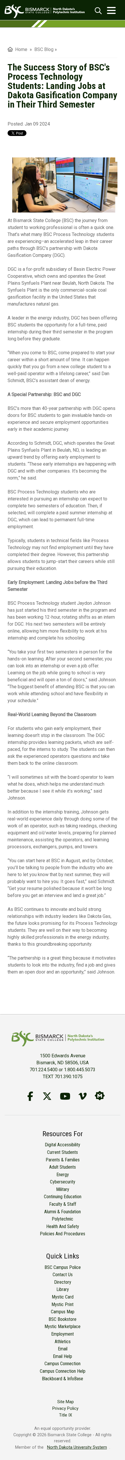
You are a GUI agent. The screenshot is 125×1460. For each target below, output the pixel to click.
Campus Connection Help (62, 1371)
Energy (62, 1174)
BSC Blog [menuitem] (43, 49)
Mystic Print (62, 1304)
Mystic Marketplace (62, 1326)
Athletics (63, 1341)
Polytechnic (62, 1219)
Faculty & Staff (62, 1204)
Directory (62, 1282)
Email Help (62, 1356)
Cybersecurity (62, 1182)
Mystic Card (63, 1297)
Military (62, 1189)
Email (62, 1349)
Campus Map (62, 1311)
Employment (62, 1334)
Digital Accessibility (62, 1144)
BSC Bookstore (62, 1319)
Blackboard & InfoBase (62, 1378)
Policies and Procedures (62, 1233)
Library (62, 1289)
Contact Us (63, 1274)
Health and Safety (62, 1226)
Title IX (65, 1415)
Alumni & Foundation (62, 1211)
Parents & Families (63, 1160)
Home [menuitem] (20, 49)
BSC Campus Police (62, 1267)
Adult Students (62, 1167)
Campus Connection (62, 1363)
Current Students (62, 1152)
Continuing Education (62, 1196)
